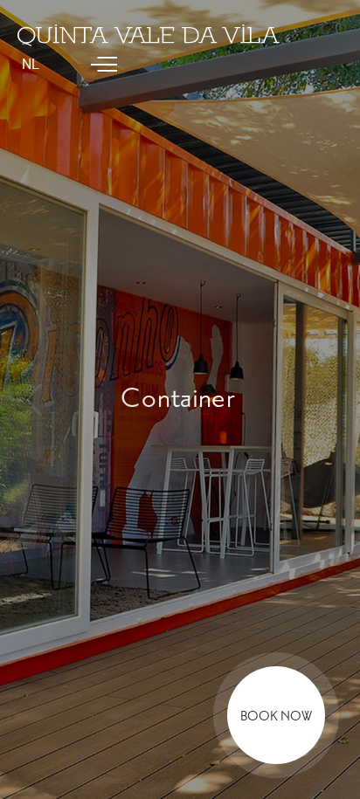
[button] (33, 399)
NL (30, 65)
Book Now (276, 716)
